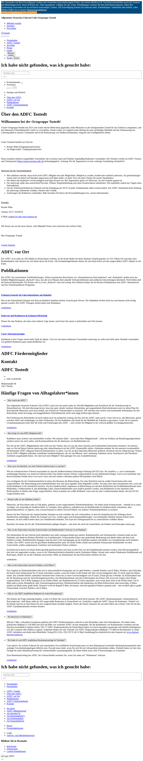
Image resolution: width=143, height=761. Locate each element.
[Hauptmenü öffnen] (8, 36)
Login (9, 50)
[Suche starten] (4, 76)
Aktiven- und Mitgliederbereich (20, 735)
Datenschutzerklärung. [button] (37, 10)
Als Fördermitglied (15, 718)
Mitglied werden (14, 23)
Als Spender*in (13, 713)
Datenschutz (12, 749)
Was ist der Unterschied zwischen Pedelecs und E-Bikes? (31, 565)
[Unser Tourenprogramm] (71, 328)
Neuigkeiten (12, 40)
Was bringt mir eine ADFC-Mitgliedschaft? (25, 433)
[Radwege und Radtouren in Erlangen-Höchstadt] (71, 310)
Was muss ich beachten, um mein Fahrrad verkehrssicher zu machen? (36, 466)
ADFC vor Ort (13, 100)
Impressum (11, 746)
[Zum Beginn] (2, 759)
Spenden (10, 26)
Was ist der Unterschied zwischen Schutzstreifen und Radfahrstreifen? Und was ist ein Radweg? (47, 530)
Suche (10, 58)
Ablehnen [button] (5, 12)
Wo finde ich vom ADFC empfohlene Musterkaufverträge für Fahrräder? (36, 640)
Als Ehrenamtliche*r (16, 716)
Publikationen (13, 102)
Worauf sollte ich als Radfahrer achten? (24, 499)
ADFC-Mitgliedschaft (16, 711)
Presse (9, 48)
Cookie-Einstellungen (16, 751)
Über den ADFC (14, 97)
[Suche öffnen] (5, 36)
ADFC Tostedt (13, 43)
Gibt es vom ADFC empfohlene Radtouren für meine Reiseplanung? (35, 594)
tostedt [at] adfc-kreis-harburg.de (22, 216)
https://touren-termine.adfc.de (31, 161)
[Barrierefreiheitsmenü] (2, 36)
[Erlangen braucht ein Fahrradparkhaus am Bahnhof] (71, 289)
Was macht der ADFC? (17, 400)
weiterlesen (12, 427)
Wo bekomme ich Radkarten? (20, 617)
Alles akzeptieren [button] (29, 12)
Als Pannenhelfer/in (15, 721)
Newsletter (11, 28)
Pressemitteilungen (15, 728)
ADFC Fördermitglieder (17, 105)
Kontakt (10, 107)
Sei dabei (11, 45)
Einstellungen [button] (16, 12)
